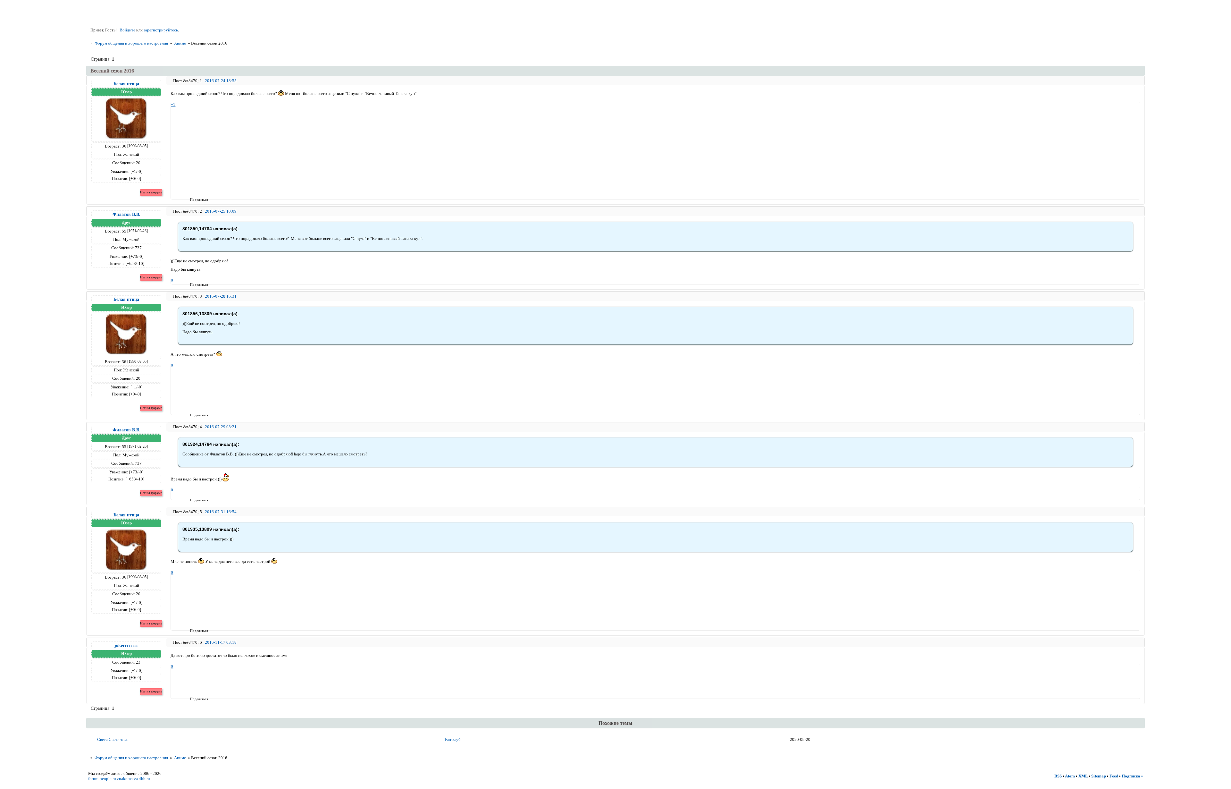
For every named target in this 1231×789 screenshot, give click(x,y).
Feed (1114, 776)
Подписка (1131, 776)
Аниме (180, 43)
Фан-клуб (452, 739)
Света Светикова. (112, 739)
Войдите (127, 30)
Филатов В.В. (126, 214)
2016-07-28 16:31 (221, 296)
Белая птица (126, 83)
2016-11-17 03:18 (221, 642)
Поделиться (192, 199)
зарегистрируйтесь (161, 30)
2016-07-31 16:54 (221, 511)
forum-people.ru (102, 778)
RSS (1058, 776)
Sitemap (1098, 776)
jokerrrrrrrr (126, 645)
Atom (1070, 776)
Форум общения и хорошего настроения (131, 43)
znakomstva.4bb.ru (133, 778)
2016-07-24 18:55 (221, 80)
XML (1083, 776)
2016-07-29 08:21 (221, 426)
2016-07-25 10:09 (221, 211)
